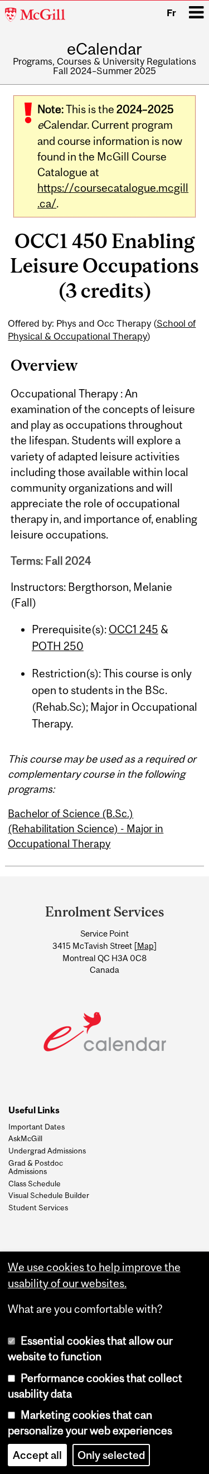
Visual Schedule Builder (48, 1195)
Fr (171, 12)
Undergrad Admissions (47, 1151)
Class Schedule (34, 1183)
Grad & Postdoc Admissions (35, 1167)
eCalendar (104, 48)
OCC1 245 (133, 629)
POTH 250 (58, 646)
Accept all (37, 1455)
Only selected (111, 1455)
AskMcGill (25, 1138)
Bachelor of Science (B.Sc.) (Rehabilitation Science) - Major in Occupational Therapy (85, 828)
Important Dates (36, 1127)
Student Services (38, 1207)
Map (145, 946)
